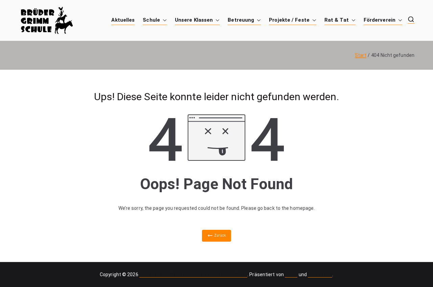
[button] (163, 20)
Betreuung (241, 20)
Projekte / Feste (289, 20)
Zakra (291, 274)
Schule (151, 20)
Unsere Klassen (194, 20)
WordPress (320, 274)
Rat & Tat (336, 20)
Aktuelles (123, 20)
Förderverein (379, 20)
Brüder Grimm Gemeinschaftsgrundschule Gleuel (193, 274)
